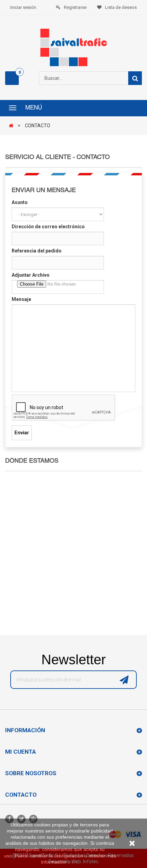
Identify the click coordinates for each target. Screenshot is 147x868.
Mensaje (21, 299)
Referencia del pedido (37, 251)
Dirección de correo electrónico (48, 226)
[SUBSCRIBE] (124, 681)
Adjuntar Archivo (31, 275)
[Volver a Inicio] (13, 126)
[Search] (135, 78)
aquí (72, 862)
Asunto (20, 202)
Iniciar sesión (23, 7)
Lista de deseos (121, 7)
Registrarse (75, 7)
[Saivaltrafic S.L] (73, 47)
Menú (33, 108)
